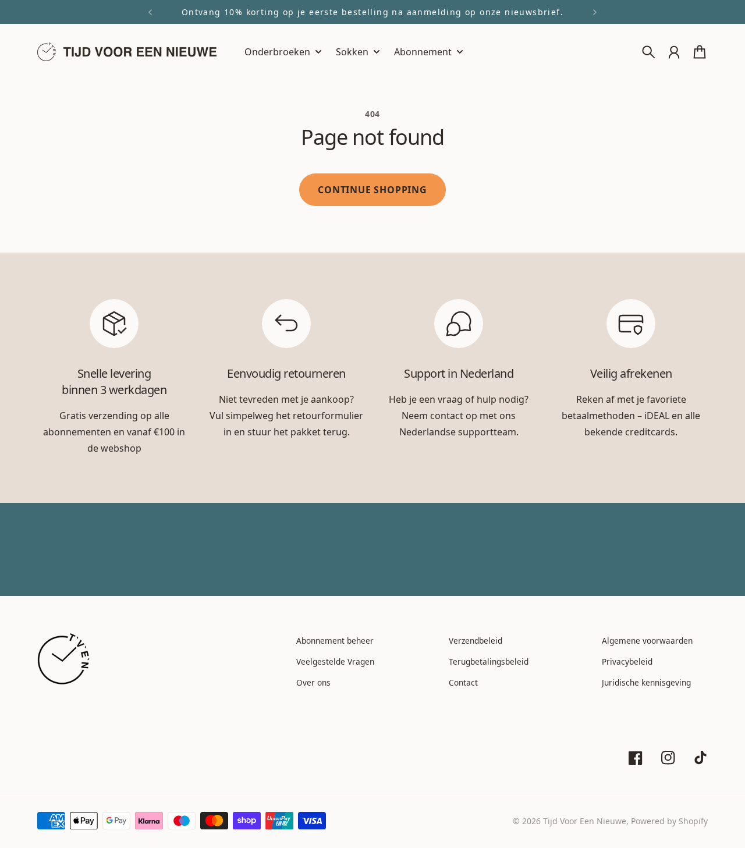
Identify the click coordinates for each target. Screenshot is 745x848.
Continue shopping (372, 189)
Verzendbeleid (475, 640)
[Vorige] (150, 12)
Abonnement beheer (335, 640)
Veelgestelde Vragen (335, 661)
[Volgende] (594, 12)
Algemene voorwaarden (647, 640)
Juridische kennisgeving (646, 682)
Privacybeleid (627, 661)
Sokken (352, 52)
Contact (463, 682)
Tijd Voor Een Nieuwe (584, 820)
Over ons (313, 682)
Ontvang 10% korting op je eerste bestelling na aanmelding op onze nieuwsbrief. (372, 11)
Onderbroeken (277, 52)
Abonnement (423, 52)
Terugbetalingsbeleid (488, 661)
